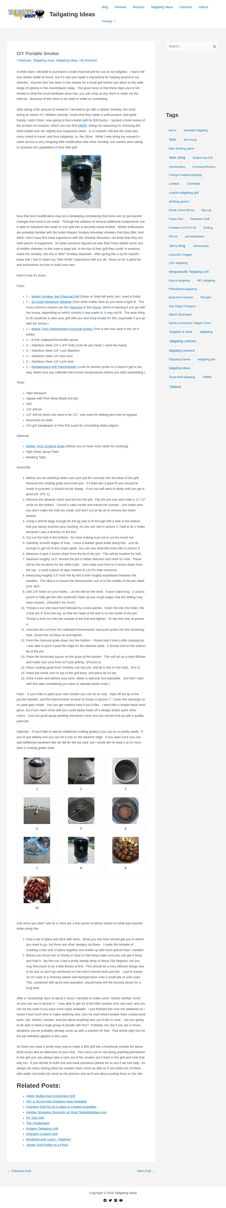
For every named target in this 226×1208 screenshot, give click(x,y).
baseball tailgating (195, 130)
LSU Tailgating (178, 263)
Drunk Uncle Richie (181, 210)
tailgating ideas (179, 368)
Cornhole (193, 183)
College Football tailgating (185, 174)
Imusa (96, 307)
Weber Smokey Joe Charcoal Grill (55, 296)
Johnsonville (201, 245)
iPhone (173, 236)
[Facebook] (105, 1200)
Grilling (208, 227)
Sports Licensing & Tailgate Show (190, 323)
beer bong (190, 139)
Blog (105, 7)
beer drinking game (181, 148)
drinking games (179, 201)
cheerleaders (177, 166)
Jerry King (177, 246)
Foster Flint (176, 219)
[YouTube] (121, 1200)
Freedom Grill (199, 219)
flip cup (206, 210)
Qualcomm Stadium (181, 297)
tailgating (206, 332)
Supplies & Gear (180, 332)
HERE (82, 125)
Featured (24, 60)
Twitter (207, 377)
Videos (203, 7)
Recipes (138, 7)
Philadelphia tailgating (183, 289)
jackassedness (195, 236)
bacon (173, 130)
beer (172, 139)
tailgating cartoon (182, 341)
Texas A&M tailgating (182, 377)
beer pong (177, 157)
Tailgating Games (180, 359)
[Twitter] (110, 1200)
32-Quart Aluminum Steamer (51, 302)
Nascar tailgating (179, 280)
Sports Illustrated (180, 314)
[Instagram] (115, 1200)
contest (174, 183)
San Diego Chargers (182, 306)
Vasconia (75, 307)
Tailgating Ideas (72, 14)
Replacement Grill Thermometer (54, 367)
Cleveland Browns (203, 166)
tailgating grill (206, 359)
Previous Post (19, 1171)
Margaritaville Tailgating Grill (189, 272)
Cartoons (185, 7)
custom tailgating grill (184, 193)
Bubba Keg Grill (203, 157)
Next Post (146, 1171)
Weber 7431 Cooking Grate (45, 446)
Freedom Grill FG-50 (182, 227)
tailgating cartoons (182, 350)
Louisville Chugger (180, 254)
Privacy (107, 21)
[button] (114, 21)
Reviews (121, 7)
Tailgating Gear (43, 60)
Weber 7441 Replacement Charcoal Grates (61, 329)
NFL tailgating (206, 280)
